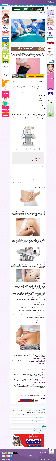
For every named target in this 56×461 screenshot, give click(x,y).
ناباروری (43, 5)
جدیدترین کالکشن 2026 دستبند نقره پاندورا (22, 410)
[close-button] (48, 448)
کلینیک (12, 5)
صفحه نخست (51, 5)
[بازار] (4, 453)
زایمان (36, 5)
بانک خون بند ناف (38, 412)
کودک (30, 5)
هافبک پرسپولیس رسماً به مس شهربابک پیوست (39, 430)
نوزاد (33, 5)
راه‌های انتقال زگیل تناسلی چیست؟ (37, 158)
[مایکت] (15, 453)
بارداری (39, 5)
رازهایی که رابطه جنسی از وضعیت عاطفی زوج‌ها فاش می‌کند (37, 423)
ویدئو (19, 5)
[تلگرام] (9, 456)
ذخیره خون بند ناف (34, 410)
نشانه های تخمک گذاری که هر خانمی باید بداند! (36, 160)
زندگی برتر (23, 455)
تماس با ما (38, 455)
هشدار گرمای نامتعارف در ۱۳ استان (41, 427)
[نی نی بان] (51, 2)
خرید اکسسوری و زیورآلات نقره (41, 410)
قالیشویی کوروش (14, 410)
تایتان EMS (33, 412)
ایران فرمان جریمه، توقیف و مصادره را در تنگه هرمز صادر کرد (37, 428)
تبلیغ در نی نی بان (26, 455)
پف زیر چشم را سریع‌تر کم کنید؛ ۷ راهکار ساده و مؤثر (39, 416)
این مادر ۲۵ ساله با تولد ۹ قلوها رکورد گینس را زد (39, 421)
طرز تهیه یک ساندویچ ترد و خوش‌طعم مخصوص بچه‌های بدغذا (37, 420)
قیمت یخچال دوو (43, 412)
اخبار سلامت (15, 5)
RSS (20, 455)
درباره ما (41, 455)
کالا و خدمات (8, 5)
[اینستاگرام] (4, 456)
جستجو (44, 455)
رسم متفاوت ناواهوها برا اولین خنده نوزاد (40, 417)
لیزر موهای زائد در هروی (28, 412)
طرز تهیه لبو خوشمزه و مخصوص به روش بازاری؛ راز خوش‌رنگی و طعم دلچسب (32, 156)
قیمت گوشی (29, 410)
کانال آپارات (30, 455)
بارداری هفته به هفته (47, 455)
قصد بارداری (47, 5)
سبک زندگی (23, 5)
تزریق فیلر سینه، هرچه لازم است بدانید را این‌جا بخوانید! (35, 162)
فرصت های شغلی (34, 455)
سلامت (27, 5)
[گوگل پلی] (10, 453)
